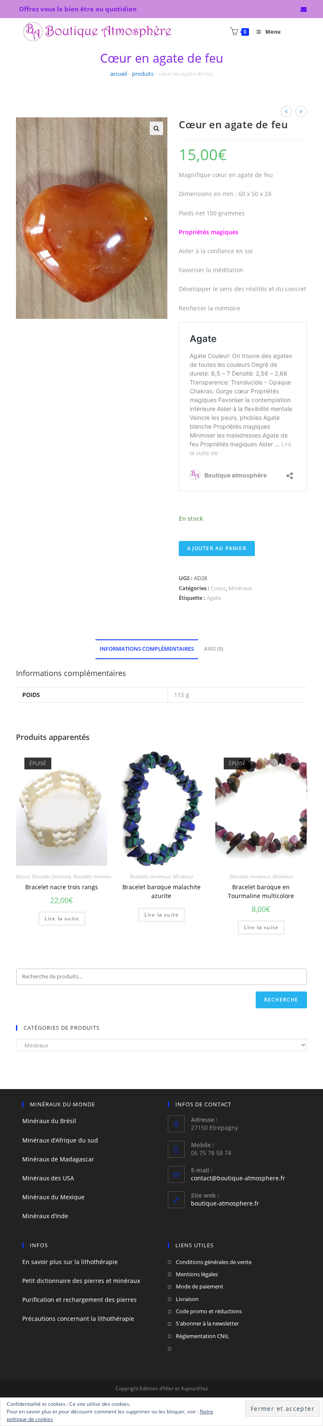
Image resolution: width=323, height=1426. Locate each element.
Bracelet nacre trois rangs (61, 887)
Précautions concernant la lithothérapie (78, 1319)
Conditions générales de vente (214, 1262)
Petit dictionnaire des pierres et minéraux (81, 1281)
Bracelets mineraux (93, 876)
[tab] (146, 649)
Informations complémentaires (147, 648)
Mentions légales (197, 1274)
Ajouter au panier (216, 548)
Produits (143, 73)
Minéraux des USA (48, 1178)
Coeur (218, 588)
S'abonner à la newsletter (207, 1323)
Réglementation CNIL (202, 1336)
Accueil (118, 73)
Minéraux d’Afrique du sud (60, 1140)
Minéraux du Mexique (53, 1197)
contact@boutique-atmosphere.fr (238, 1178)
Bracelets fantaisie (51, 876)
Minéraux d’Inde (45, 1216)
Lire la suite (62, 918)
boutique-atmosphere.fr (225, 1203)
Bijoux (22, 876)
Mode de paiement (199, 1286)
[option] (261, 807)
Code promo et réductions (209, 1311)
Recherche (281, 999)
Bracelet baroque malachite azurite (161, 891)
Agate (214, 598)
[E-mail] (302, 9)
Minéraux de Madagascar (58, 1159)
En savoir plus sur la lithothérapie (70, 1262)
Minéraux (240, 588)
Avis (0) (213, 648)
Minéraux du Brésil (49, 1121)
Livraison (187, 1299)
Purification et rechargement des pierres (79, 1300)
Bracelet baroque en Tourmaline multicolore (261, 891)
